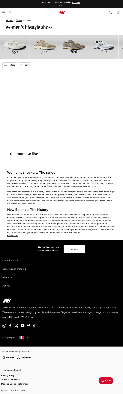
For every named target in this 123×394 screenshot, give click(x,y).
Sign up (74, 249)
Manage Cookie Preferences (14, 384)
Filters (11, 65)
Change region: (8, 338)
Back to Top (12, 235)
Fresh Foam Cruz (68, 197)
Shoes (19, 20)
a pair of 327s (42, 194)
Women (9, 20)
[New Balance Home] (61, 12)
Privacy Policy (7, 375)
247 (65, 191)
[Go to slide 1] (60, 6)
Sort (25, 65)
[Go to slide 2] (61, 6)
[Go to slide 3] (63, 6)
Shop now (76, 2)
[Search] (110, 12)
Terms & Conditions (10, 379)
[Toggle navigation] (3, 12)
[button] (10, 12)
